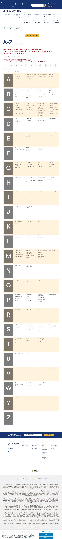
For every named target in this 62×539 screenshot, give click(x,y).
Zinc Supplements (19, 412)
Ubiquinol (28, 353)
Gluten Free (28, 162)
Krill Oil (16, 223)
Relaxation (28, 309)
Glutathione (51, 164)
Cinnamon (28, 107)
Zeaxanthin (28, 412)
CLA (27, 111)
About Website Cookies (44, 453)
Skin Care (17, 331)
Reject (46, 534)
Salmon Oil (17, 327)
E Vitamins (17, 135)
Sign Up (49, 434)
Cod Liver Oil (51, 105)
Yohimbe (17, 397)
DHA (38, 118)
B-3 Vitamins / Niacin (42, 94)
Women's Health (41, 382)
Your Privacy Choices (45, 455)
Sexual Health (18, 329)
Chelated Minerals (19, 113)
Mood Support (18, 252)
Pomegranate (29, 294)
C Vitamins (17, 107)
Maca (27, 257)
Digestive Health (52, 118)
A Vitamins (28, 80)
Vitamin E (39, 368)
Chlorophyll (17, 105)
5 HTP (27, 71)
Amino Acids (17, 76)
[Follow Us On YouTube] (34, 463)
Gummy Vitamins (18, 162)
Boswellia (17, 94)
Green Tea (51, 162)
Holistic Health (18, 177)
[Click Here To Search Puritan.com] (44, 5)
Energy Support (52, 133)
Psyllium (16, 300)
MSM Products (52, 250)
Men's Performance (19, 256)
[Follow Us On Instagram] (31, 463)
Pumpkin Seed (41, 297)
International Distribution (44, 447)
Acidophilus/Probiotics (31, 74)
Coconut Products (30, 105)
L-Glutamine (40, 237)
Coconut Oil (28, 103)
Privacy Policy (44, 449)
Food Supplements (42, 147)
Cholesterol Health (53, 103)
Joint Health (17, 206)
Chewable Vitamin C (53, 107)
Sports (50, 324)
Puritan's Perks (34, 448)
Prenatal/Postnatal (52, 294)
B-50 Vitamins (29, 97)
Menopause (28, 250)
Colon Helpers (41, 105)
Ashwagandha (29, 78)
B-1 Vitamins (40, 96)
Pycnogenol (17, 294)
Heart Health (51, 177)
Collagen (51, 111)
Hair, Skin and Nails (41, 177)
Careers (43, 445)
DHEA (16, 118)
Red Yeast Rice (18, 309)
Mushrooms (40, 254)
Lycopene (28, 237)
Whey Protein (18, 382)
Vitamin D (17, 370)
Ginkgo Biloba (29, 164)
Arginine (39, 78)
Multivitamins (18, 250)
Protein (27, 296)
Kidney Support (18, 221)
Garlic (50, 166)
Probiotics (28, 298)
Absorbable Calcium (42, 80)
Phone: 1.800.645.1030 (14, 443)
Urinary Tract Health (19, 353)
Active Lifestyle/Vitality (42, 74)
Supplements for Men (42, 332)
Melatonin (40, 252)
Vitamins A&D (29, 370)
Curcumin (17, 103)
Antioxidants (51, 76)
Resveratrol (40, 309)
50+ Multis (17, 71)
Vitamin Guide (53, 445)
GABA (39, 164)
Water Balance (29, 385)
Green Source (18, 167)
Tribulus (27, 340)
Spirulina (50, 329)
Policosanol (17, 298)
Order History (34, 445)
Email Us (11, 448)
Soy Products (40, 324)
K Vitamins (28, 221)
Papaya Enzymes (41, 299)
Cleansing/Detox (29, 109)
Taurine (27, 338)
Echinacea (40, 133)
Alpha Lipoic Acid (41, 76)
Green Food (40, 166)
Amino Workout (52, 74)
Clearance (40, 115)
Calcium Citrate (41, 103)
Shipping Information (26, 445)
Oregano (39, 280)
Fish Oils (28, 147)
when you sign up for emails (14, 435)
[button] (26, 471)
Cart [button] (51, 6)
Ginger (39, 162)
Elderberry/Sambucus (19, 133)
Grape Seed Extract (30, 166)
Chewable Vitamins (42, 110)
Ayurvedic (17, 78)
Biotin (16, 96)
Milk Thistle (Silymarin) (42, 250)
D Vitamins (28, 120)
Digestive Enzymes (41, 120)
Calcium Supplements (53, 109)
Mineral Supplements (30, 255)
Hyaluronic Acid (18, 179)
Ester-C (27, 133)
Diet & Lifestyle (29, 118)
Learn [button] (13, 6)
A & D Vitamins (18, 74)
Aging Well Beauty (30, 76)
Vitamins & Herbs (29, 368)
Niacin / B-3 (17, 265)
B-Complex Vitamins (53, 94)
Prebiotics (40, 301)
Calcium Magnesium (19, 109)
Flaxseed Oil (17, 147)
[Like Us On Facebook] (28, 463)
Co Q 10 (16, 111)
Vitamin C (17, 368)
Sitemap (52, 448)
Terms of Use (46, 478)
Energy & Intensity (52, 135)
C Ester (27, 113)
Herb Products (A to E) (53, 179)
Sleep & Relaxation (30, 324)
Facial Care (40, 149)
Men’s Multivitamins (19, 254)
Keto (38, 221)
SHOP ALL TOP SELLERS (32, 35)
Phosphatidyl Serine (19, 296)
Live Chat (11, 451)
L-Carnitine (17, 237)
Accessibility (44, 457)
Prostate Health (29, 300)
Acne (16, 80)
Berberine (28, 92)
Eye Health (40, 135)
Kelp (27, 223)
